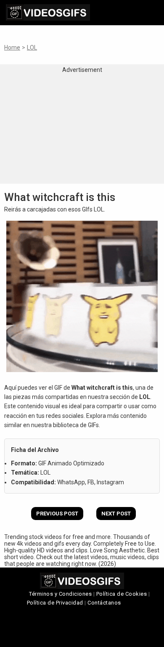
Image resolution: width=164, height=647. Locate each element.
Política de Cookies (121, 594)
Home (12, 47)
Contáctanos (104, 602)
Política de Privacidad (55, 602)
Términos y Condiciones (60, 594)
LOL (32, 47)
